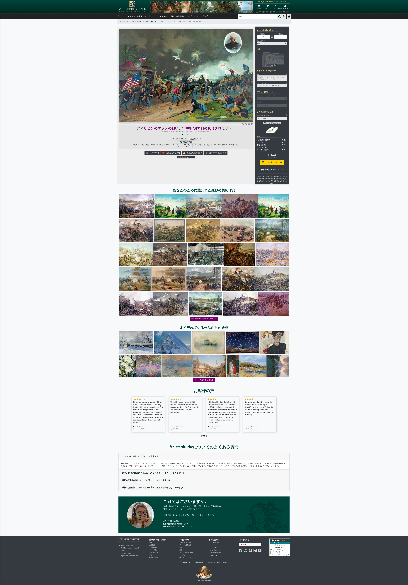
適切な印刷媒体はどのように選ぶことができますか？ (146, 480)
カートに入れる (273, 162)
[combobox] (272, 43)
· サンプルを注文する (186, 558)
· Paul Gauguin (213, 547)
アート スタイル (162, 16)
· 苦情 (150, 555)
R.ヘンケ (154, 21)
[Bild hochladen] (289, 16)
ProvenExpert (144, 427)
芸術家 (139, 16)
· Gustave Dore (213, 555)
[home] (118, 16)
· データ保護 (153, 550)
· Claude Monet (213, 545)
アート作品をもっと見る (204, 380)
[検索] (279, 16)
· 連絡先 (151, 542)
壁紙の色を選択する (194, 153)
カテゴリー (149, 16)
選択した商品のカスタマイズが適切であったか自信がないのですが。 (153, 487)
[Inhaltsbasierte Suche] (284, 16)
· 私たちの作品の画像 (186, 552)
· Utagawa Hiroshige (215, 552)
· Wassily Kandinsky (214, 550)
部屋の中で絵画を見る (217, 153)
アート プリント (128, 16)
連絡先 (205, 16)
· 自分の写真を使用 (185, 542)
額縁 (173, 16)
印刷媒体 (180, 16)
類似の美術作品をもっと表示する (204, 319)
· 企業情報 (152, 545)
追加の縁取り (261, 41)
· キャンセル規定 (154, 552)
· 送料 (180, 547)
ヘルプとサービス (193, 16)
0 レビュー (190, 157)
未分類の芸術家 (143, 21)
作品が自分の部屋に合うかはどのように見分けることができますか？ (153, 473)
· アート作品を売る (185, 545)
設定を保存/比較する (273, 123)
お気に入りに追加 (172, 153)
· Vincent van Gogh (214, 542)
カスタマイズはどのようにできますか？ (140, 456)
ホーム (121, 21)
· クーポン (182, 555)
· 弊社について (153, 558)
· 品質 (180, 550)
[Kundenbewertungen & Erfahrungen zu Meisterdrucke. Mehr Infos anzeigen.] (279, 547)
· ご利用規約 (153, 547)
